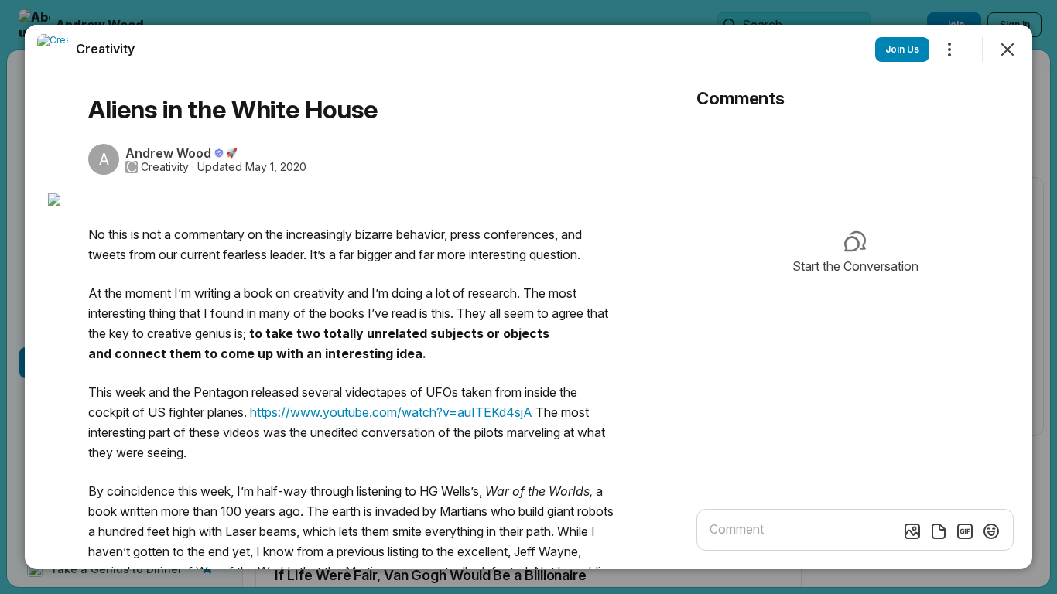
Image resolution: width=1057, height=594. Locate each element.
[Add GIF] (965, 531)
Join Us (902, 49)
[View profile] (52, 49)
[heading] (105, 48)
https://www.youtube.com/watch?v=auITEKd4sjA (391, 412)
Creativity (165, 167)
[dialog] (528, 297)
